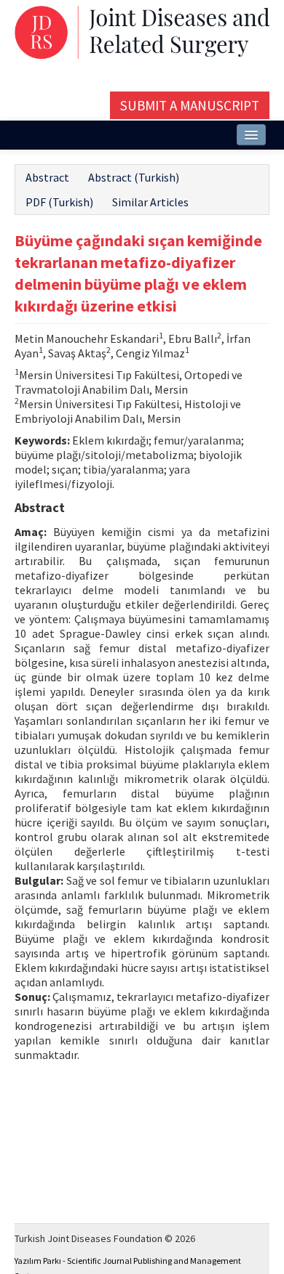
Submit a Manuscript (189, 105)
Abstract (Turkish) (133, 177)
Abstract (47, 177)
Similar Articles (150, 202)
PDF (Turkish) (59, 202)
